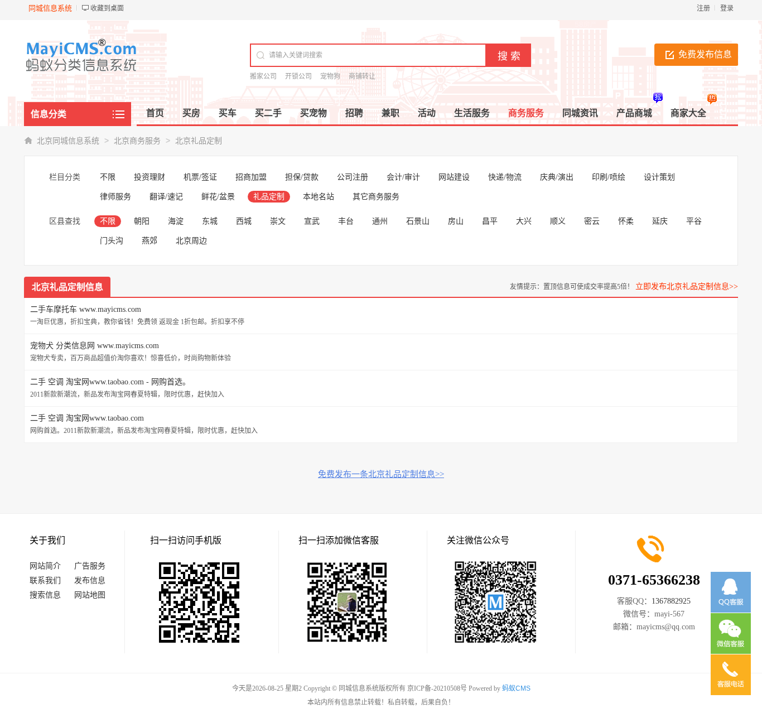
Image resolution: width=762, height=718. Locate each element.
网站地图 (89, 595)
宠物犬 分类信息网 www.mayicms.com (94, 345)
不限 (107, 177)
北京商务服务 (137, 141)
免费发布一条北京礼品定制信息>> (381, 474)
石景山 (418, 221)
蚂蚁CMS (516, 688)
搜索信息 (45, 595)
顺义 (558, 221)
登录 (727, 8)
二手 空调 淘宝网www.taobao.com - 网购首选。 (110, 382)
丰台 (346, 221)
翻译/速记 (166, 196)
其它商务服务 (376, 196)
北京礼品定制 (198, 141)
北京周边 (191, 241)
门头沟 (111, 241)
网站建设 (454, 177)
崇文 (278, 221)
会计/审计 (403, 177)
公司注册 (352, 177)
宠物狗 (330, 76)
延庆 (660, 221)
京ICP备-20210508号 (437, 688)
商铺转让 (362, 76)
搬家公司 (263, 76)
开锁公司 (298, 76)
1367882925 (671, 601)
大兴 (524, 221)
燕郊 (149, 241)
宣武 (312, 221)
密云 (592, 221)
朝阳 (141, 221)
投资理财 (149, 177)
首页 (155, 113)
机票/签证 (200, 177)
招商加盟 (251, 177)
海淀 (176, 221)
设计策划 (659, 177)
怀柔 (626, 221)
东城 (210, 221)
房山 (456, 221)
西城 (244, 221)
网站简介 (45, 566)
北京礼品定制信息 (67, 287)
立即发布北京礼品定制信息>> (686, 286)
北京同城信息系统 (68, 141)
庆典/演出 (556, 177)
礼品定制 (268, 196)
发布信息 (89, 580)
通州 (380, 221)
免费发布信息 (705, 54)
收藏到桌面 (107, 8)
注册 (703, 8)
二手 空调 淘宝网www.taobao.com (87, 418)
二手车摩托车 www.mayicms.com (85, 309)
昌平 (490, 221)
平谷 (694, 221)
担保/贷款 (302, 177)
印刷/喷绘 (608, 177)
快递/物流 (505, 177)
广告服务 (89, 566)
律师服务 (115, 196)
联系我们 (45, 580)
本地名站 (318, 196)
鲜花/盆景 (218, 196)
